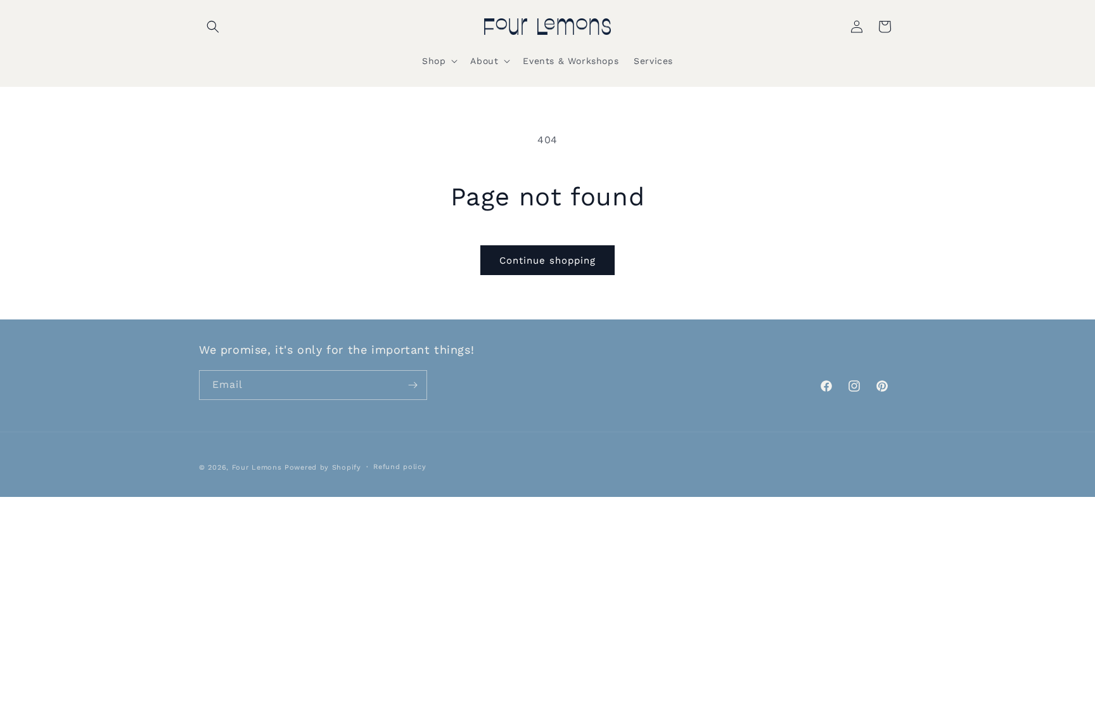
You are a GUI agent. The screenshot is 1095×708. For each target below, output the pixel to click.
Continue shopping (547, 260)
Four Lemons (257, 467)
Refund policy (399, 467)
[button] (213, 27)
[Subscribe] (412, 385)
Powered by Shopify (323, 467)
